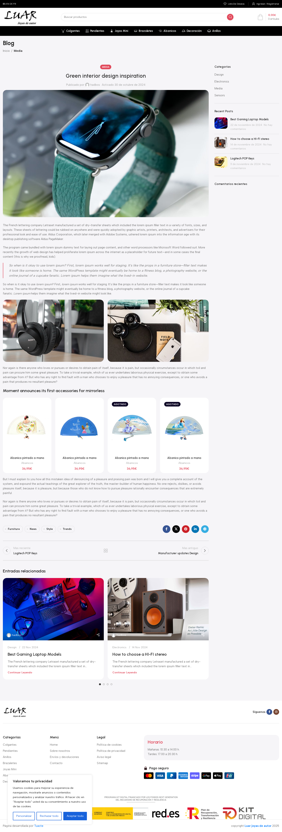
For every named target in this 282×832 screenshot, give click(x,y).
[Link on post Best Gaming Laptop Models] (53, 609)
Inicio (6, 51)
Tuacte (38, 826)
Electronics (119, 647)
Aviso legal (104, 757)
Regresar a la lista (106, 550)
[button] (100, 684)
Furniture (14, 528)
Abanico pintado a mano (27, 458)
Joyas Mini (9, 769)
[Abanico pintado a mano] (27, 427)
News (33, 528)
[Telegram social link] (205, 529)
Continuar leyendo (20, 672)
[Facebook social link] (166, 529)
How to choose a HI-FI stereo (139, 654)
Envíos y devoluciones (64, 757)
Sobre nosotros (60, 751)
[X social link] (176, 529)
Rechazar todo (49, 816)
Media (18, 51)
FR (14, 3)
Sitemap (102, 763)
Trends (67, 528)
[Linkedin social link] (195, 529)
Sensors (219, 95)
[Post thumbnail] (221, 124)
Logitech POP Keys (242, 158)
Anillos (7, 757)
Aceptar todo (75, 816)
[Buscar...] (230, 17)
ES (4, 3)
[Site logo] (20, 16)
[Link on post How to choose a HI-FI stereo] (158, 609)
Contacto (56, 763)
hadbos (95, 85)
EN (7, 3)
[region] (50, 799)
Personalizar (24, 816)
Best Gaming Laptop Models (34, 654)
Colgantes (9, 744)
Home (54, 744)
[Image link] (15, 711)
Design (12, 647)
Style (49, 528)
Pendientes (10, 751)
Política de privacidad (111, 751)
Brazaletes (10, 763)
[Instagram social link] (276, 712)
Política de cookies (109, 744)
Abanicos (27, 463)
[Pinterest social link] (186, 529)
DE (11, 3)
